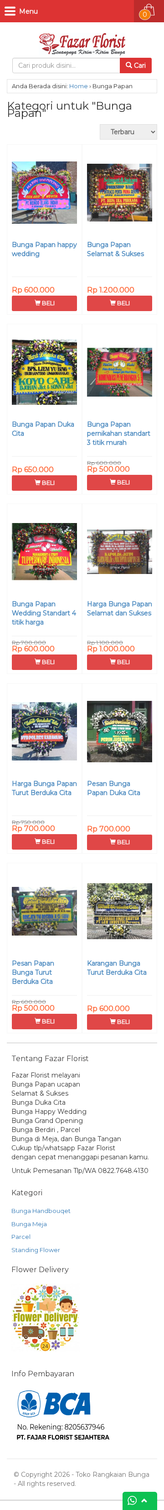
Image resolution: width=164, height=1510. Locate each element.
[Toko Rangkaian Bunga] (82, 42)
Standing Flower (35, 1249)
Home (78, 86)
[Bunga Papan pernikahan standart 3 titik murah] (119, 373)
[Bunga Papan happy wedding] (44, 193)
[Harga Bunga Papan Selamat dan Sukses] (119, 553)
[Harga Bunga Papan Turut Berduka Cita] (44, 732)
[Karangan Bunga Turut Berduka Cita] (119, 912)
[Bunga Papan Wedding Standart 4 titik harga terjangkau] (44, 553)
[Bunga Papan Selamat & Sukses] (119, 194)
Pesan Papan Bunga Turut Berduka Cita (33, 972)
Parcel (21, 1236)
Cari (139, 65)
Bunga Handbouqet (41, 1210)
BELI (48, 303)
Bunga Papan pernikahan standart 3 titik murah (118, 433)
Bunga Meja (29, 1224)
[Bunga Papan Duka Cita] (44, 373)
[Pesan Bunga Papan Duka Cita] (119, 733)
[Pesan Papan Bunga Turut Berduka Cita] (44, 912)
